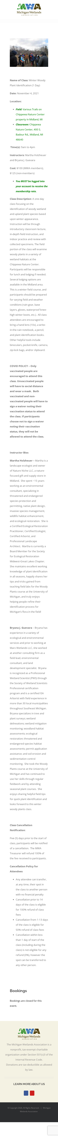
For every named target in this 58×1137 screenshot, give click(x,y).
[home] (29, 1031)
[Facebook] (26, 1093)
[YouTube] (32, 1093)
